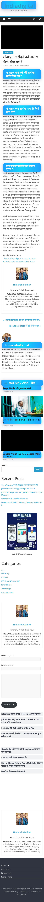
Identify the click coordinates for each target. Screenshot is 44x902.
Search (4, 465)
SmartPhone (6, 585)
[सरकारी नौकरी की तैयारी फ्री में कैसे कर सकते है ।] (22, 397)
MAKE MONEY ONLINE (10, 581)
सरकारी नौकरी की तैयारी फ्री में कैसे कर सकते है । (21, 421)
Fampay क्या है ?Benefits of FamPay (14, 499)
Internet (4, 577)
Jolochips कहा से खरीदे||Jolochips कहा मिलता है (18, 489)
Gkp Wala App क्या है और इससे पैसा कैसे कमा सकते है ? (19, 485)
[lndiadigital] (4, 19)
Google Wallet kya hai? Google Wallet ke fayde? (22, 455)
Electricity (5, 573)
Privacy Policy (6, 873)
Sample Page (6, 877)
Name (7, 656)
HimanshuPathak (23, 65)
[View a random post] (40, 19)
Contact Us (9, 704)
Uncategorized (7, 592)
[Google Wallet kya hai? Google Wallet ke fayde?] (22, 431)
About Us (5, 865)
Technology (8, 53)
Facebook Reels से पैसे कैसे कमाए (25, 325)
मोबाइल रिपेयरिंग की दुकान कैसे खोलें (17, 388)
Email (7, 665)
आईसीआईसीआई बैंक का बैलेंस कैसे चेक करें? (21, 319)
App (3, 570)
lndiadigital (19, 5)
